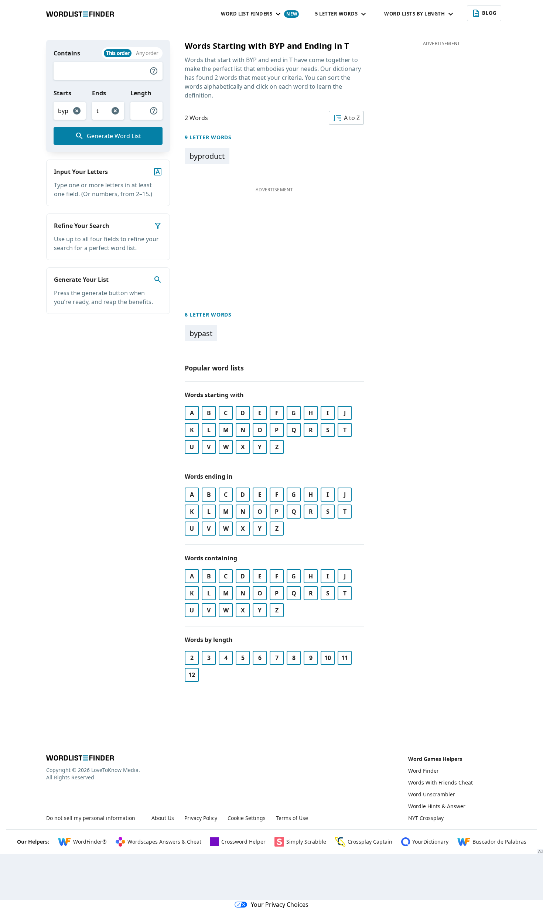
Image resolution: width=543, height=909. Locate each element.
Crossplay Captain (370, 841)
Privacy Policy (200, 817)
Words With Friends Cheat (440, 782)
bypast (200, 333)
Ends (99, 93)
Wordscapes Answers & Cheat (164, 841)
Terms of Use (292, 817)
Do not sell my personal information (90, 817)
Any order (147, 53)
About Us (162, 817)
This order (117, 53)
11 (344, 658)
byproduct (207, 156)
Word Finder (423, 770)
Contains (67, 53)
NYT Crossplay (426, 817)
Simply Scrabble (306, 841)
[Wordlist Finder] (80, 758)
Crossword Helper (243, 841)
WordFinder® (90, 841)
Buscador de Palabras (499, 841)
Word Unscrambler (431, 794)
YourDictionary (430, 841)
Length (140, 93)
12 (191, 675)
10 (327, 658)
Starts (62, 93)
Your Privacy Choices (279, 905)
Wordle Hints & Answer (436, 806)
